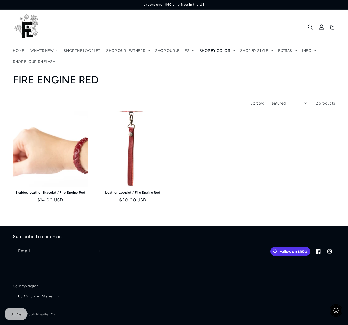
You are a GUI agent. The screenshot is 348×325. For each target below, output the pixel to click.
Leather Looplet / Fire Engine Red (132, 192)
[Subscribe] (98, 251)
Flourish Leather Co (40, 314)
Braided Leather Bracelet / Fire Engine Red (50, 192)
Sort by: (257, 103)
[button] (44, 50)
